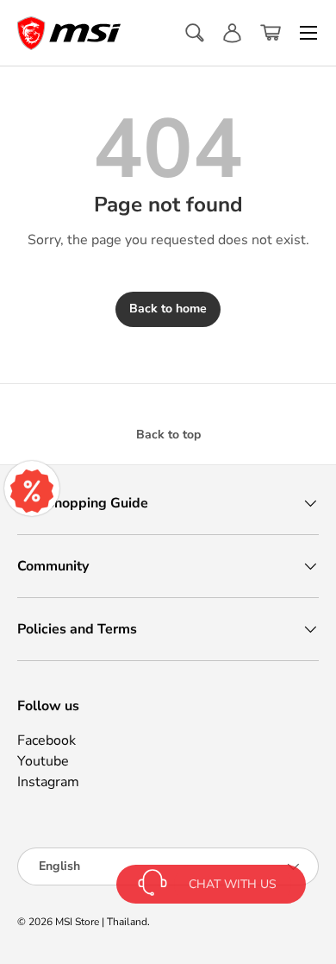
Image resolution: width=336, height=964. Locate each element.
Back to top (168, 434)
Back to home (168, 308)
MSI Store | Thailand (101, 922)
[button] (270, 33)
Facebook (46, 740)
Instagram (48, 781)
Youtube (43, 761)
